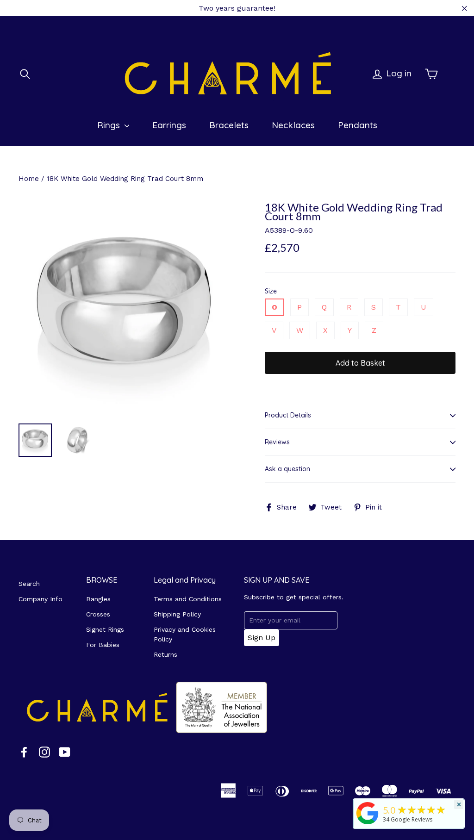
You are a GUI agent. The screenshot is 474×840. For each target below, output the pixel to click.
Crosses (98, 614)
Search (29, 583)
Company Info (40, 599)
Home (29, 178)
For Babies (102, 644)
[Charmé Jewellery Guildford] (367, 824)
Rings (109, 125)
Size (271, 291)
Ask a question (287, 469)
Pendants (357, 125)
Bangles (98, 599)
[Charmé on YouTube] (64, 752)
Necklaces (293, 125)
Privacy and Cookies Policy (185, 634)
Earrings (169, 125)
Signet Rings (105, 629)
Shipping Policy (177, 614)
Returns (165, 654)
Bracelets (229, 125)
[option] (124, 308)
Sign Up (261, 637)
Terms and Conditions (188, 599)
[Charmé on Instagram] (44, 752)
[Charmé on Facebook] (24, 752)
